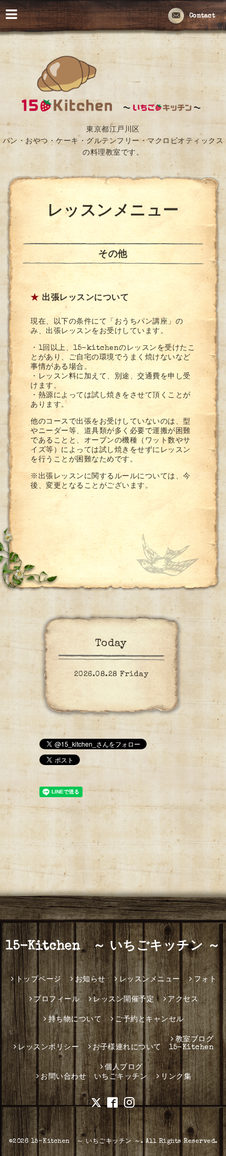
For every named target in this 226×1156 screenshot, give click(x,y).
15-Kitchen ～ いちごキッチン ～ (113, 946)
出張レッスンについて (85, 298)
